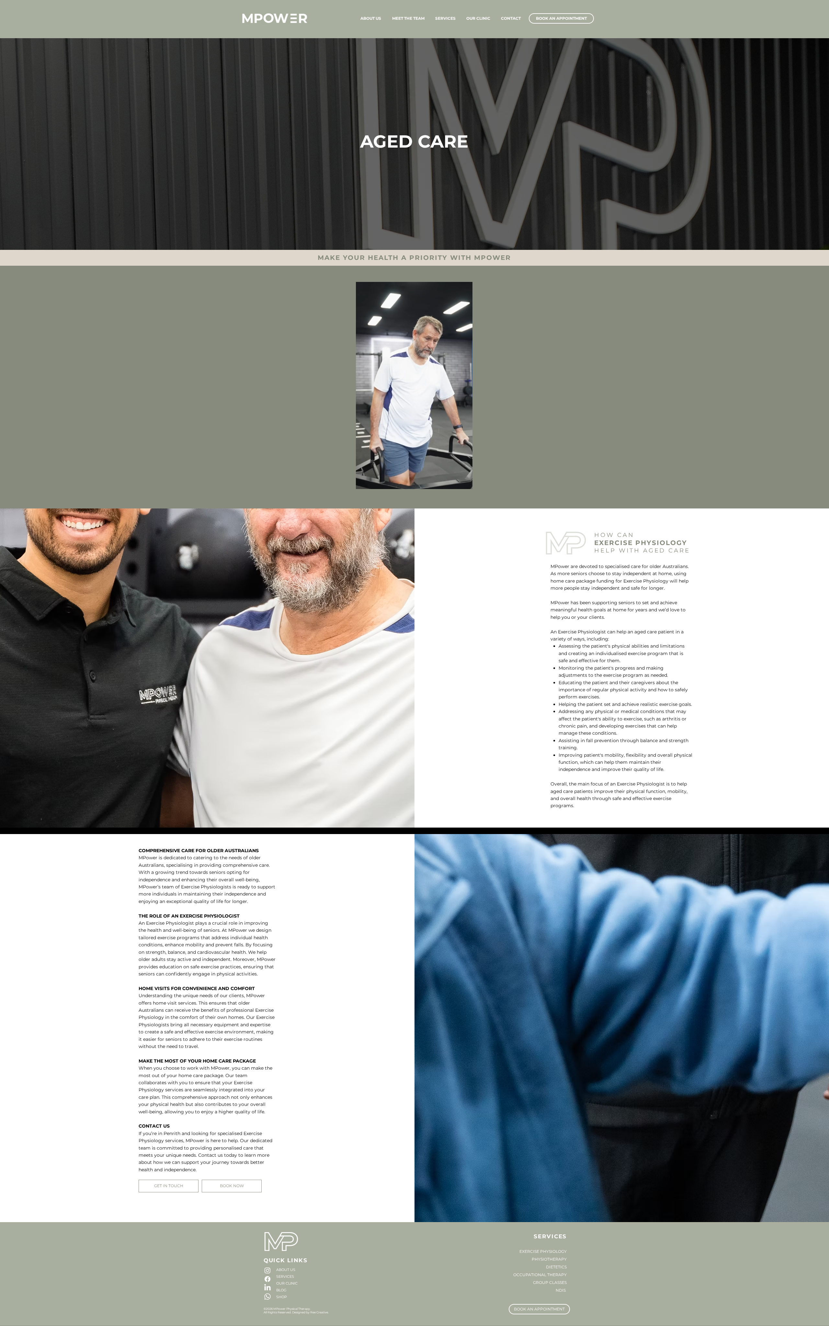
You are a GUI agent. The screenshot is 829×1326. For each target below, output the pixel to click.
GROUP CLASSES (550, 1282)
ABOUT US (285, 1269)
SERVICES (285, 1276)
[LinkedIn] (267, 1288)
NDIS (561, 1290)
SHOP (281, 1297)
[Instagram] (267, 1270)
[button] (464, 482)
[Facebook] (267, 1279)
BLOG (281, 1290)
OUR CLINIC (287, 1283)
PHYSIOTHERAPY (549, 1259)
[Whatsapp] (267, 1296)
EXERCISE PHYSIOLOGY (543, 1251)
